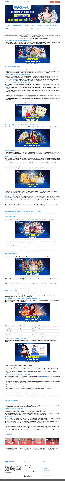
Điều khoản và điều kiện (47, 475)
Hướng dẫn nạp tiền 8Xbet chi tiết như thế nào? (25, 446)
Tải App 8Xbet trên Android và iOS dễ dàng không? (52, 446)
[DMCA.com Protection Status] (8, 472)
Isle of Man (8, 87)
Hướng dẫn (45, 466)
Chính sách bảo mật (46, 472)
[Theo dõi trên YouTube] (28, 476)
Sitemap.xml (27, 470)
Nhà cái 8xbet (7, 196)
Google (33, 35)
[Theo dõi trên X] (24, 476)
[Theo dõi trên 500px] (29, 476)
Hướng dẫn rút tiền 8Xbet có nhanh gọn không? (39, 446)
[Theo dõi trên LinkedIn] (27, 476)
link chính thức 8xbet (45, 376)
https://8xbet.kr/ (30, 468)
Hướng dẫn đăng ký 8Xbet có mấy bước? (11, 446)
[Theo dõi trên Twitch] (31, 476)
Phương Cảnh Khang (46, 470)
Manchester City (15, 79)
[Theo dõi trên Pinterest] (25, 476)
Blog (44, 463)
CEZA (11, 96)
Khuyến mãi (45, 468)
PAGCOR (27, 90)
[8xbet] (9, 2)
